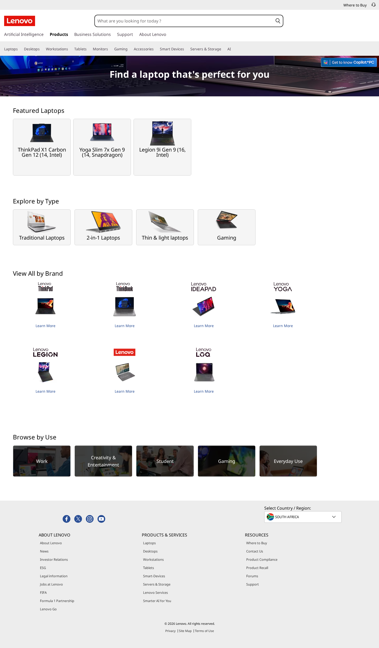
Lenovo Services (155, 592)
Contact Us (254, 551)
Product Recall (257, 567)
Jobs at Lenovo (51, 584)
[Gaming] (129, 49)
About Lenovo (51, 543)
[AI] (233, 49)
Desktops (150, 551)
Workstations (153, 559)
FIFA (43, 592)
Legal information (54, 576)
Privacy (170, 631)
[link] (374, 6)
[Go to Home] (19, 21)
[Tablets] (88, 49)
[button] (278, 21)
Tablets (148, 567)
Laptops (149, 543)
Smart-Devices (154, 576)
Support (252, 584)
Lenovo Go (48, 609)
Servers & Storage (156, 584)
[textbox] (303, 517)
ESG (43, 567)
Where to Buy (256, 543)
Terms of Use (204, 631)
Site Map (185, 631)
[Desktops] (41, 49)
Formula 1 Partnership (57, 600)
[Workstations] (70, 49)
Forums (252, 576)
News (44, 551)
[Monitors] (110, 49)
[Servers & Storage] (223, 49)
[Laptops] (19, 49)
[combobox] (184, 21)
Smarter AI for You (157, 600)
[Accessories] (155, 49)
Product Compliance (261, 559)
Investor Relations (54, 559)
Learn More (45, 325)
